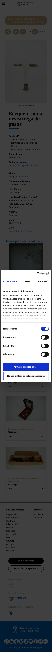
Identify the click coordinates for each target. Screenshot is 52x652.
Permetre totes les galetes (26, 367)
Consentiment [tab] (10, 281)
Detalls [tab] (27, 281)
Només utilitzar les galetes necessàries (26, 376)
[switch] (45, 337)
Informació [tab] (43, 281)
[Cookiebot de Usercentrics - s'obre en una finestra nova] (37, 274)
